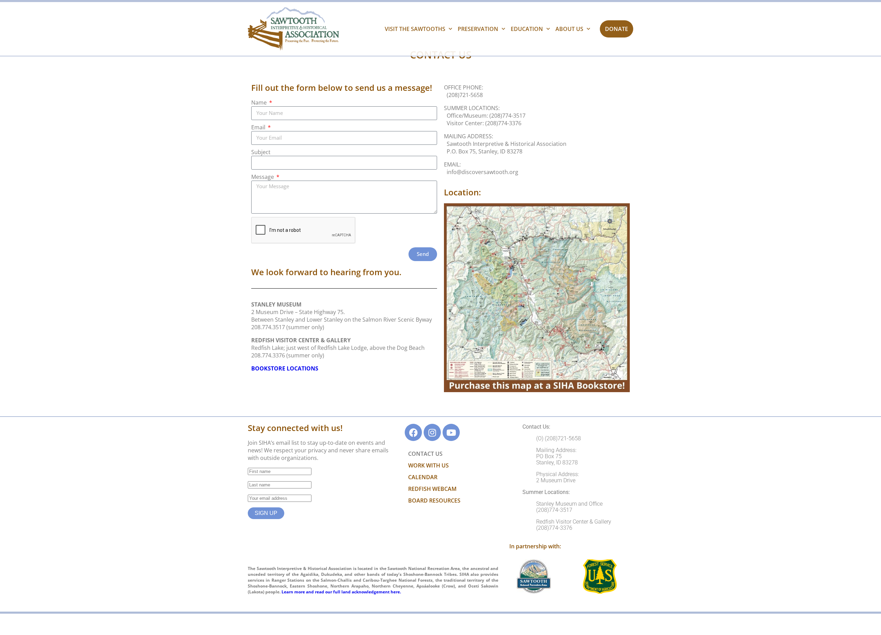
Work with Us (428, 465)
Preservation (478, 29)
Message (263, 177)
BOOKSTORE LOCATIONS (284, 368)
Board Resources (434, 500)
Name (259, 102)
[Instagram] (432, 432)
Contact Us (425, 454)
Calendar (422, 477)
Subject (260, 152)
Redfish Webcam (432, 489)
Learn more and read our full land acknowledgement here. (341, 592)
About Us (569, 29)
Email (259, 127)
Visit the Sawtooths (415, 29)
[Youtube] (451, 432)
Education (527, 29)
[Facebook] (413, 432)
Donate (616, 29)
